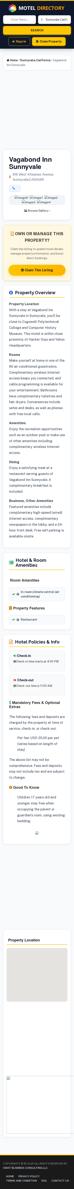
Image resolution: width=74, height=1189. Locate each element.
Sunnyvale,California (35, 60)
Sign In (21, 41)
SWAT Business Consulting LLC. (25, 1167)
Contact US (60, 1180)
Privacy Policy (29, 1176)
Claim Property (51, 41)
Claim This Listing (38, 270)
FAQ (44, 1180)
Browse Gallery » (38, 210)
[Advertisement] (37, 112)
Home (13, 60)
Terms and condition (21, 1180)
